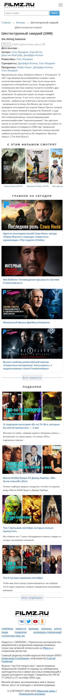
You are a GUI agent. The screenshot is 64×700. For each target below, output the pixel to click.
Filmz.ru (47, 648)
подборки (21, 632)
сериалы (46, 629)
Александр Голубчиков (15, 658)
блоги (57, 629)
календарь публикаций (47, 632)
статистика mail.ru (13, 636)
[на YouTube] (35, 621)
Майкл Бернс (24, 67)
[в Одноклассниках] (42, 621)
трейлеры (7, 629)
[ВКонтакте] (21, 621)
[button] (58, 169)
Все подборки (32, 597)
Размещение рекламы (32, 694)
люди (4, 632)
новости (21, 629)
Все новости (32, 377)
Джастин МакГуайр (11, 55)
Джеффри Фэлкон (33, 55)
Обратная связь (46, 691)
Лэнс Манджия (20, 52)
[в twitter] (28, 621)
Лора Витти (35, 52)
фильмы (34, 629)
